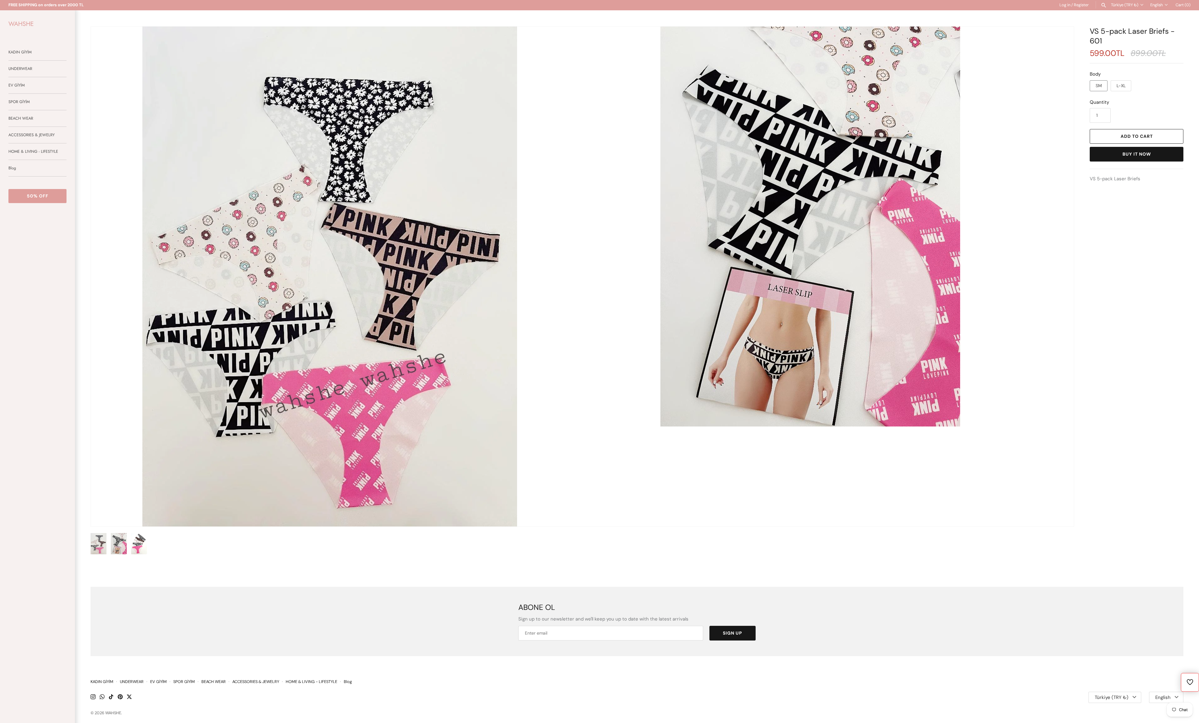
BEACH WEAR (20, 118)
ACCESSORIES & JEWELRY (31, 135)
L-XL (1121, 85)
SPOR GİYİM (19, 102)
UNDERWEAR (20, 69)
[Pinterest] (120, 697)
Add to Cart (1137, 136)
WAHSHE (113, 713)
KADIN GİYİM (20, 52)
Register (1081, 4)
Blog (12, 168)
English (1156, 4)
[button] (1061, 276)
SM (1099, 85)
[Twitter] (129, 697)
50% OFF (37, 196)
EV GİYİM (16, 85)
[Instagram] (93, 697)
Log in (1064, 4)
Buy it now (1137, 154)
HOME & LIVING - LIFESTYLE (33, 151)
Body (1095, 74)
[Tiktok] (111, 697)
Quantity (1099, 102)
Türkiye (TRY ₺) (1124, 4)
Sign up (732, 633)
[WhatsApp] (102, 697)
